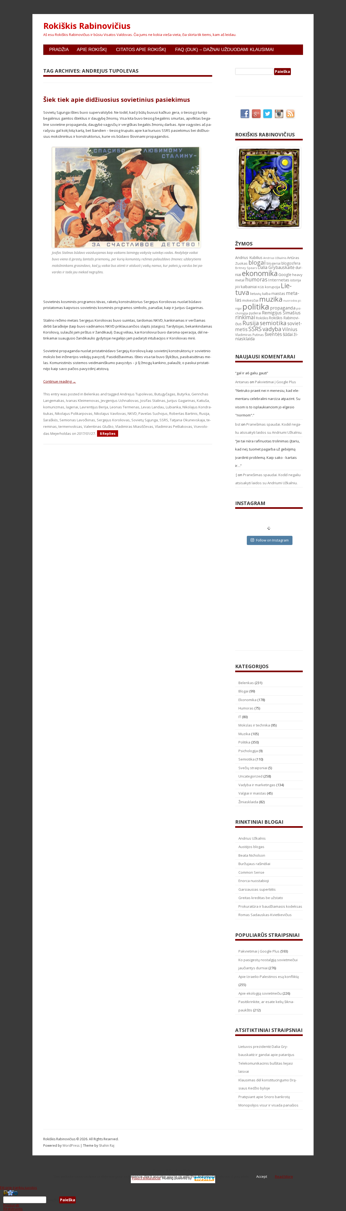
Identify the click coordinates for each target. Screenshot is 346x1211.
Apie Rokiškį (92, 49)
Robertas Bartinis (183, 413)
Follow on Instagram (272, 540)
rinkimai (245, 317)
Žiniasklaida (248, 801)
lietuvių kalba (260, 293)
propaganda (282, 308)
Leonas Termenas (124, 407)
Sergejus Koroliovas (113, 420)
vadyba (271, 329)
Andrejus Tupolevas (136, 394)
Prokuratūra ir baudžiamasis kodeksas (270, 906)
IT (239, 716)
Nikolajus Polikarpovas (73, 413)
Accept (261, 1176)
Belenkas (91, 394)
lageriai (72, 407)
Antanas (242, 381)
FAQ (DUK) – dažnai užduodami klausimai (224, 49)
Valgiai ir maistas (252, 793)
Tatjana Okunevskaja (187, 420)
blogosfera (290, 263)
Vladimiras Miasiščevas (134, 426)
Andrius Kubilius (248, 257)
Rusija (204, 413)
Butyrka (183, 394)
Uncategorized (250, 776)
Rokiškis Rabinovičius (87, 26)
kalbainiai (249, 286)
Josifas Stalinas (152, 400)
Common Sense (251, 872)
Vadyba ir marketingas (256, 784)
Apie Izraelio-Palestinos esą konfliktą (268, 976)
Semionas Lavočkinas (77, 420)
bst (237, 424)
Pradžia (59, 49)
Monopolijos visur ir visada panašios (268, 1105)
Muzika (244, 733)
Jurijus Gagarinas (181, 400)
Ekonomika (247, 699)
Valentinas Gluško (99, 426)
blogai (257, 262)
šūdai (288, 334)
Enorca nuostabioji (253, 880)
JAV (237, 287)
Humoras (246, 708)
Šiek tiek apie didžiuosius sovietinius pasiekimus (116, 99)
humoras (256, 279)
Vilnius (289, 329)
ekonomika (260, 273)
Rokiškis (262, 318)
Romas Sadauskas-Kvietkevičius (265, 914)
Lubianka (173, 407)
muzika (270, 299)
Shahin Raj (106, 1145)
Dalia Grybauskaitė (276, 267)
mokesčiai (250, 300)
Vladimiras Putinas (249, 334)
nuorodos (290, 300)
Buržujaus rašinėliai (254, 863)
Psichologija (248, 750)
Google (284, 274)
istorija (295, 280)
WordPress (71, 1145)
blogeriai (274, 263)
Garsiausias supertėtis (257, 889)
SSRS (163, 420)
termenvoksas (70, 426)
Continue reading (59, 381)
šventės (273, 334)
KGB (261, 287)
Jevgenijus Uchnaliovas (120, 400)
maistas (278, 293)
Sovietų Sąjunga (144, 420)
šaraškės (50, 420)
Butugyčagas (164, 394)
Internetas (278, 279)
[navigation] (173, 1199)
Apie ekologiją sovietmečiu (260, 993)
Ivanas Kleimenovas (82, 400)
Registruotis (13, 1208)
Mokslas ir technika (254, 725)
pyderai (255, 313)
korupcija (272, 286)
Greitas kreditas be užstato (260, 897)
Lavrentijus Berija (94, 407)
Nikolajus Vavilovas (110, 413)
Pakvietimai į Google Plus (275, 381)
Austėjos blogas (251, 846)
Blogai (243, 691)
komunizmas (53, 407)
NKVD (132, 413)
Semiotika (246, 759)
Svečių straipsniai (252, 767)
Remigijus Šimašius (281, 313)
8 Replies (107, 433)
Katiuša (203, 400)
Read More (284, 1176)
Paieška (52, 1199)
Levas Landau (152, 407)
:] (236, 474)
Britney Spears (246, 268)
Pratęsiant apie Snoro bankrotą (264, 1096)
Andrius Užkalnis (274, 258)
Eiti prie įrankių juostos (18, 1187)
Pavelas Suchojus (153, 413)
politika (255, 306)
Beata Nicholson (251, 855)
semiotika (273, 323)
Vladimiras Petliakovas (173, 426)
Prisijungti (11, 1205)
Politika (244, 742)
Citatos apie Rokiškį (141, 49)
